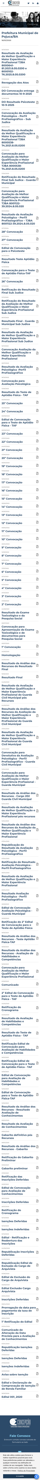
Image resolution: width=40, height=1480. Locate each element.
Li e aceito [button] (20, 1476)
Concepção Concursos (14, 3)
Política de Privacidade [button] (26, 1471)
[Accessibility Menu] (36, 1476)
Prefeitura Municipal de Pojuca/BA (20, 34)
